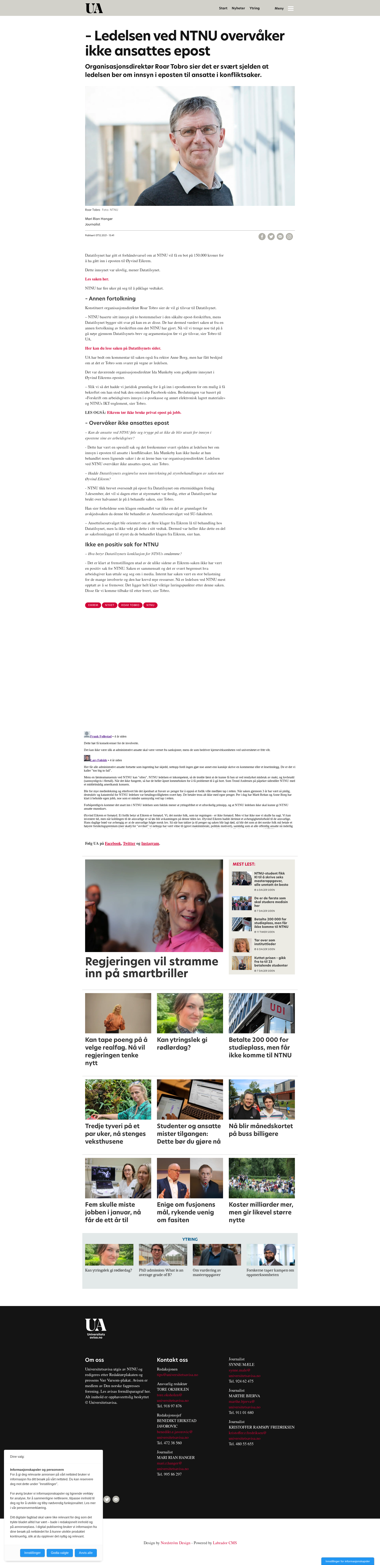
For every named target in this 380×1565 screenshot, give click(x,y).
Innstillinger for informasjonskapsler (348, 1561)
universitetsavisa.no (173, 1400)
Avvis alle (86, 1552)
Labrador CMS (225, 1542)
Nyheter (238, 8)
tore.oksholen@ (169, 1394)
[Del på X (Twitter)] (271, 236)
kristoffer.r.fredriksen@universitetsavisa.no (248, 1435)
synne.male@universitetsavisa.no (244, 1372)
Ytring (255, 8)
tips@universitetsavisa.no (177, 1374)
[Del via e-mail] (280, 236)
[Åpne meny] (291, 8)
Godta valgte (60, 1552)
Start (223, 8)
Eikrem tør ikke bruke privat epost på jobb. (144, 412)
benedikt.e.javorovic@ (175, 1431)
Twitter (129, 843)
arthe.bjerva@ (243, 1401)
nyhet (109, 605)
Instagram (150, 843)
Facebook (113, 843)
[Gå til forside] (94, 8)
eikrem (93, 605)
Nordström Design (175, 1542)
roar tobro (130, 605)
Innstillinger (32, 1552)
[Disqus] (190, 676)
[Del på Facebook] (262, 236)
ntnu (150, 605)
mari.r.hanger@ (169, 1463)
